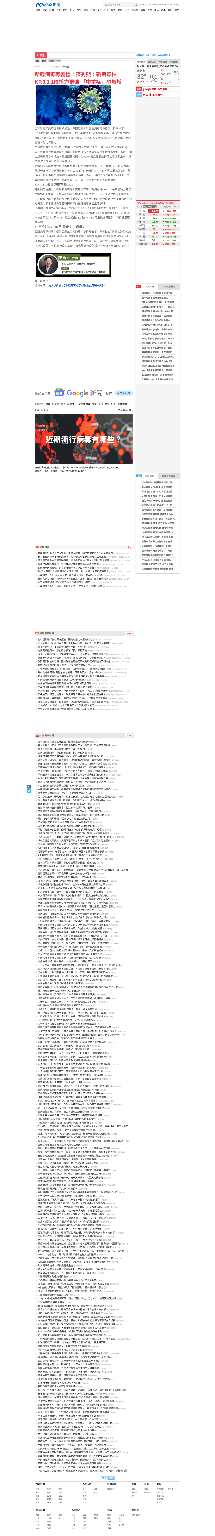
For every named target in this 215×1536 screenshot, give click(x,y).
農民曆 (140, 55)
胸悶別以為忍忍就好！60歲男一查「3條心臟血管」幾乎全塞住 (70, 1313)
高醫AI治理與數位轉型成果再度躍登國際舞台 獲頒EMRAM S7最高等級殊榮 (78, 1408)
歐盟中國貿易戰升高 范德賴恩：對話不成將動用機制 (168, 316)
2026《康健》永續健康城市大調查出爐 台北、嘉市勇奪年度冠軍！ (73, 571)
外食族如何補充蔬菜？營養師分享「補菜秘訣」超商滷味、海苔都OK (73, 1309)
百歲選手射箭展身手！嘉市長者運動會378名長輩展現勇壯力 (69, 1361)
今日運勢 (151, 55)
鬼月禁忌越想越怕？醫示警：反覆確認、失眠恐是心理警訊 (68, 844)
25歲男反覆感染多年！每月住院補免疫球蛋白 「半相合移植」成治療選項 (76, 1401)
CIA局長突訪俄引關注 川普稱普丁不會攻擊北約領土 (168, 302)
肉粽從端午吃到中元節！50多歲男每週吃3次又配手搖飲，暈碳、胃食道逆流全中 (79, 1035)
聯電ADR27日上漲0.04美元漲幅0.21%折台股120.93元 (168, 366)
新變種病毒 (84, 404)
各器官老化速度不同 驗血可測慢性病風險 (59, 1144)
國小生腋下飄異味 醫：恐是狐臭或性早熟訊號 (62, 1375)
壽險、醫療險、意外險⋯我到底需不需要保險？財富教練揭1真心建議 (73, 1207)
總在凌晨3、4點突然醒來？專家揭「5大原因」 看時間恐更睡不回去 (73, 972)
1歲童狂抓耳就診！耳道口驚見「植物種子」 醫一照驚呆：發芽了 (72, 1287)
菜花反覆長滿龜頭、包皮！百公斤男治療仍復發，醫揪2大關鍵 (70, 1229)
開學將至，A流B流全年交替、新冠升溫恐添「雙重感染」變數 (70, 575)
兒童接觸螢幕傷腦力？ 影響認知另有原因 (59, 1383)
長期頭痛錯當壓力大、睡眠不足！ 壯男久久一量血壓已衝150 (69, 1364)
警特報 (170, 1489)
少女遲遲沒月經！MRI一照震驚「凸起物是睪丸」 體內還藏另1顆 (173, 519)
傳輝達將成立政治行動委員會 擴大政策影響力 (165, 320)
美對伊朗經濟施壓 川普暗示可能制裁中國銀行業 (166, 352)
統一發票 (147, 1492)
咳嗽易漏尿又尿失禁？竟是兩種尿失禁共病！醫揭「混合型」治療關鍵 (74, 840)
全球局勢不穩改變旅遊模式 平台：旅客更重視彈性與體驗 (170, 297)
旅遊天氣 (160, 1496)
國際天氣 (160, 1499)
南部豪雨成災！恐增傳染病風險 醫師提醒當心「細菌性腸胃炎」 (72, 1236)
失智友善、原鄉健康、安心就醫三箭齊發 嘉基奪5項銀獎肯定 (70, 1115)
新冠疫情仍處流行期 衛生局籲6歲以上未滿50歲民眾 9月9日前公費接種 (76, 1324)
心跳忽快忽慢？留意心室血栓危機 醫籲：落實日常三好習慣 (69, 1078)
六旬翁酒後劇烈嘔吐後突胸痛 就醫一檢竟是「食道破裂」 (68, 1067)
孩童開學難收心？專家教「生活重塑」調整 (60, 1082)
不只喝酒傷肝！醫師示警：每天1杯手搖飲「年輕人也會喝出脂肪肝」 (73, 895)
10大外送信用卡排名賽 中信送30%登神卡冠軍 (165, 307)
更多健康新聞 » (125, 410)
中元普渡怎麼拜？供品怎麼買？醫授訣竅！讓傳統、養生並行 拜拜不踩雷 (76, 1339)
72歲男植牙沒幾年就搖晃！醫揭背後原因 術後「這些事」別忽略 (72, 1218)
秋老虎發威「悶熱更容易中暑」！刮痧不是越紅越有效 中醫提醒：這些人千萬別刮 (81, 1251)
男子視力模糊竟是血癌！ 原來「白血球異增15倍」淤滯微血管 (70, 954)
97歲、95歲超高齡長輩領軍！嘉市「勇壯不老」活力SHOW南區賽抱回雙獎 (77, 1298)
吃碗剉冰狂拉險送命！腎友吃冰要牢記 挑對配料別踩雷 (66, 1038)
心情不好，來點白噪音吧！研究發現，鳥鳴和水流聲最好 (67, 1024)
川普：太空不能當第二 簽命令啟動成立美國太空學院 (77, 55)
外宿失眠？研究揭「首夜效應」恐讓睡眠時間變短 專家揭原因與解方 (176, 559)
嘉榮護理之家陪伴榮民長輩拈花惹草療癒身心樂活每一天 (67, 873)
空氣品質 (152, 62)
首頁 (38, 10)
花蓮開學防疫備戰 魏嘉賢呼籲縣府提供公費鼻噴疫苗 (66, 568)
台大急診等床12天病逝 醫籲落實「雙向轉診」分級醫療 (66, 1196)
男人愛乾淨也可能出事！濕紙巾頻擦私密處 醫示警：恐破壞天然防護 (176, 487)
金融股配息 (164, 55)
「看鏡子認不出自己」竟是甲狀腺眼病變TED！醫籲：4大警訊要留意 (74, 833)
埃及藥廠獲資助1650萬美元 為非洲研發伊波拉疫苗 (64, 582)
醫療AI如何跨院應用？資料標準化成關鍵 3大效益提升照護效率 (71, 1214)
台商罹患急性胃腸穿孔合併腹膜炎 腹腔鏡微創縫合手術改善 (68, 1089)
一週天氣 (160, 1492)
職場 (86, 10)
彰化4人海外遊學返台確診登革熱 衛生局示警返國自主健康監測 (71, 888)
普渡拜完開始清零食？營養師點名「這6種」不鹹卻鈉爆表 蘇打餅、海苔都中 (77, 1232)
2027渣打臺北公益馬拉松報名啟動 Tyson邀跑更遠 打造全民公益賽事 (73, 1284)
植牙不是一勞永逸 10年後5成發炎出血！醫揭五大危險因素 (68, 1419)
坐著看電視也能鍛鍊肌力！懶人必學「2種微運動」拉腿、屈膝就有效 (73, 943)
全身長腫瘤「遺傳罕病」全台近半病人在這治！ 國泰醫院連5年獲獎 (174, 546)
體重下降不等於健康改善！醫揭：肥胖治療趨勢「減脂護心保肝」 (173, 347)
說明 (170, 5)
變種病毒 (122, 404)
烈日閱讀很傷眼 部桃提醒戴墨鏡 (55, 1265)
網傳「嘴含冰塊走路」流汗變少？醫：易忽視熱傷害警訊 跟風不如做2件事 (77, 1152)
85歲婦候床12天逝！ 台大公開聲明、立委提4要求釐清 (168, 564)
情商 (60, 1492)
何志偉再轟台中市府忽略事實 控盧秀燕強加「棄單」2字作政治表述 (73, 560)
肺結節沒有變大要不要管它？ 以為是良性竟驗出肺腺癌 (66, 994)
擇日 (134, 1496)
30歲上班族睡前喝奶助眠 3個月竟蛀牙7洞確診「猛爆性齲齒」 (71, 1291)
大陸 (177, 10)
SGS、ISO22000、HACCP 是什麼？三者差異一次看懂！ (68, 1100)
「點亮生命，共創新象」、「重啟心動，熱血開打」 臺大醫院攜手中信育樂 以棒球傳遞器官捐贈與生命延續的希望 (96, 1470)
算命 (134, 1489)
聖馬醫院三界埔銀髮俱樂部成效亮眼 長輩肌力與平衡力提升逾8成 (72, 1438)
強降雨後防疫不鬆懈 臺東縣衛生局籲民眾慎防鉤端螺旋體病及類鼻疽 (176, 509)
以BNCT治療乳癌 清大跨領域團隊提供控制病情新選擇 (67, 1254)
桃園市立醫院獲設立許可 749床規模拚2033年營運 (64, 1346)
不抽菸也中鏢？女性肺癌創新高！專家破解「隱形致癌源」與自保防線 (74, 921)
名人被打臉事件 (153, 95)
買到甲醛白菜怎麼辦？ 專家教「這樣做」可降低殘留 (66, 1434)
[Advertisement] (85, 503)
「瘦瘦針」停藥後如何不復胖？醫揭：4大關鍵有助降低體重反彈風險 (73, 932)
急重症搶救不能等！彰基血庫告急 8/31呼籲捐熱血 (64, 1060)
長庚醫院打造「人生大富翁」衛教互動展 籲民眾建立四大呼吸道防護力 (75, 553)
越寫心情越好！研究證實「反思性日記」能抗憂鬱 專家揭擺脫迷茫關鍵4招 (76, 796)
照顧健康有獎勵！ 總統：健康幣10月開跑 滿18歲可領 (65, 1122)
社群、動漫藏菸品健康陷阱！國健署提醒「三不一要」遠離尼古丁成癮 (74, 1148)
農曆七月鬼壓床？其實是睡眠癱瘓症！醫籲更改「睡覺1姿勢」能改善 (73, 1155)
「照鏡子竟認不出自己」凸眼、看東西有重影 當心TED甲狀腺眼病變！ (75, 1104)
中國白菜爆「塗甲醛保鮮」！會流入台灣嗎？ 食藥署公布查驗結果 (72, 1445)
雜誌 (156, 10)
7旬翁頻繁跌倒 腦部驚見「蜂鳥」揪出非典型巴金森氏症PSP (70, 855)
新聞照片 (76, 1510)
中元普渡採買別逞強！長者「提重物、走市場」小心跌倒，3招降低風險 (75, 1247)
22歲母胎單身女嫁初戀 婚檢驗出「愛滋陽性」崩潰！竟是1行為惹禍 (74, 1379)
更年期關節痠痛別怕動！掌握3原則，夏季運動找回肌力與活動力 (71, 1394)
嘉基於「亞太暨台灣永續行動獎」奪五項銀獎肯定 (63, 1166)
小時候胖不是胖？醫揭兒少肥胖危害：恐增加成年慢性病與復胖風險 (73, 925)
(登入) (176, 5)
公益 (120, 1522)
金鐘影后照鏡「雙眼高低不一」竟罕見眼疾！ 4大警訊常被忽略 (70, 1177)
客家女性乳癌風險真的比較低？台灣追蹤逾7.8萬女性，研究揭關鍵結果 (74, 1027)
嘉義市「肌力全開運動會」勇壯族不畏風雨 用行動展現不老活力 (72, 782)
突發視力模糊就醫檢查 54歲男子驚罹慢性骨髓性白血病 (66, 1130)
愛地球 (121, 1525)
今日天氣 (141, 62)
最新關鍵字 (136, 1515)
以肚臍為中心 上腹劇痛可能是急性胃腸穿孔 (60, 1005)
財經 (65, 10)
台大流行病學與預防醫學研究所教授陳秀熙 (76, 285)
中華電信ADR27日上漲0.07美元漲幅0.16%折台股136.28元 (170, 356)
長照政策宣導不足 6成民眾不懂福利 (56, 1386)
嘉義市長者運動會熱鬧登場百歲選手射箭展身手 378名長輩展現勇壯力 (75, 1423)
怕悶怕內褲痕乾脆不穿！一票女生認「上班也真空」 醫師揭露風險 (72, 1053)
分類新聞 (40, 1484)
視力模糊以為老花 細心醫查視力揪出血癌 (59, 991)
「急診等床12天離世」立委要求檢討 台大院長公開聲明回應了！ (71, 859)
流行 (60, 1503)
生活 (127, 10)
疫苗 (100, 404)
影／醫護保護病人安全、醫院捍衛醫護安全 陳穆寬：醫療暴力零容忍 (74, 1170)
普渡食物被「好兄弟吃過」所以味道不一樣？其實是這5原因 (69, 1199)
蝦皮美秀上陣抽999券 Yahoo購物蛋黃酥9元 (164, 311)
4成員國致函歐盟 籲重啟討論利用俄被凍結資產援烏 (167, 375)
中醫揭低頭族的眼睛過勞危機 (53, 1276)
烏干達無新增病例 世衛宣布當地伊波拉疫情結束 (166, 329)
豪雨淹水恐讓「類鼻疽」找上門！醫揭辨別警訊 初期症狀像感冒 (173, 505)
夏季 (63, 404)
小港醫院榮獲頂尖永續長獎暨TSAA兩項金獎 (163, 532)
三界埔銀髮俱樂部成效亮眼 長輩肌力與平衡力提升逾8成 (67, 1280)
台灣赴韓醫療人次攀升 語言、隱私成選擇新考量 (63, 1111)
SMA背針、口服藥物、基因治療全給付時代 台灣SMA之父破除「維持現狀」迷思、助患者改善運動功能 (91, 1126)
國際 (79, 10)
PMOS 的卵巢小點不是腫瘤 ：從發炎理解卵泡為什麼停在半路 (70, 1331)
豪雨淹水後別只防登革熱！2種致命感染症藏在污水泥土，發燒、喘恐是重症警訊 (79, 1452)
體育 (120, 10)
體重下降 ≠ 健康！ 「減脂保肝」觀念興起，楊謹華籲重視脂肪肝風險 (73, 1133)
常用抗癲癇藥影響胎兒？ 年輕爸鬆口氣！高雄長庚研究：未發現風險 (73, 903)
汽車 (163, 10)
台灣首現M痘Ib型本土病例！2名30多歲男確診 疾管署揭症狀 (70, 1210)
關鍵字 (135, 1510)
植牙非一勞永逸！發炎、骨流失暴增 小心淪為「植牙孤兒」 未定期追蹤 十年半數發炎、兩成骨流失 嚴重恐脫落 (95, 1390)
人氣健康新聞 (168, 286)
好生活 (121, 1515)
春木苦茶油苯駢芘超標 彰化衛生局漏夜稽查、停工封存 (67, 862)
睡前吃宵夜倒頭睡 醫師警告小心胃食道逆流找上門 (166, 514)
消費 (143, 10)
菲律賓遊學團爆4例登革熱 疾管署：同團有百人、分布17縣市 (171, 523)
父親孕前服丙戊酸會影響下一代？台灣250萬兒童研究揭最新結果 (71, 884)
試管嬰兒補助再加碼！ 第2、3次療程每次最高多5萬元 (66, 793)
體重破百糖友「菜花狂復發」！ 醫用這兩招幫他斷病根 (66, 1181)
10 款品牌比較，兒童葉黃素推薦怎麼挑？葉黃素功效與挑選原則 (71, 1306)
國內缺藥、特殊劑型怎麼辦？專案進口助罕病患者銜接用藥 (170, 293)
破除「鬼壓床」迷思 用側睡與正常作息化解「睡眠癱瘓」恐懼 (70, 829)
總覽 (109, 1515)
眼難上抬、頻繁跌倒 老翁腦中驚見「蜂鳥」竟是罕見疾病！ (68, 1009)
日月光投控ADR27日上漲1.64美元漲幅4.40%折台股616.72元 (171, 325)
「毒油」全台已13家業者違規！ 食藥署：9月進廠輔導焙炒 (68, 1159)
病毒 (48, 404)
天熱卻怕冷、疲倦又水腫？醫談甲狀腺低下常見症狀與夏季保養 (70, 939)
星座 (99, 10)
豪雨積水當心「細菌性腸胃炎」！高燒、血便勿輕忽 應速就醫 (70, 1075)
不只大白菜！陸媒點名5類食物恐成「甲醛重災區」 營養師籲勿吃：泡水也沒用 (79, 965)
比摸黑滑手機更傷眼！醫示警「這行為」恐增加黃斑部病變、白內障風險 (75, 976)
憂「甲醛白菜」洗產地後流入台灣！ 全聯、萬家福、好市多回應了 (73, 1013)
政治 (51, 10)
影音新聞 (40, 1510)
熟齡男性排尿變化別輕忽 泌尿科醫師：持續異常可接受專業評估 (72, 1459)
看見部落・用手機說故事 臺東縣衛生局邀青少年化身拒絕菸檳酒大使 (74, 1064)
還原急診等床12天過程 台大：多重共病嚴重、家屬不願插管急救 (71, 851)
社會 (58, 10)
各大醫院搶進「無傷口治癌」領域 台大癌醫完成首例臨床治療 (70, 1174)
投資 (109, 1522)
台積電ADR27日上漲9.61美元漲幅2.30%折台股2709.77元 (169, 379)
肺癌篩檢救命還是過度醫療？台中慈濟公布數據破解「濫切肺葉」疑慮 (74, 998)
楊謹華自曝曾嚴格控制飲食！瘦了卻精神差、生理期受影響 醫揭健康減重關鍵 (79, 1243)
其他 (60, 1518)
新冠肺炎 (72, 404)
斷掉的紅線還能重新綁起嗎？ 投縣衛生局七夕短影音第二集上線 (72, 557)
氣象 (159, 1484)
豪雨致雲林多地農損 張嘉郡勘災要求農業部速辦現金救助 (68, 564)
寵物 (60, 1489)
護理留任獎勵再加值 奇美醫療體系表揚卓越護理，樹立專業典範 (173, 528)
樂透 (146, 1489)
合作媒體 (162, 5)
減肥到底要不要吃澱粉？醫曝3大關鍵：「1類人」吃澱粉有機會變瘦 (174, 555)
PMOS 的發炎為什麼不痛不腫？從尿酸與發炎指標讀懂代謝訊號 (71, 1137)
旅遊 (149, 10)
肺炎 (113, 404)
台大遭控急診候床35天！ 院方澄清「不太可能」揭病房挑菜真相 (72, 1372)
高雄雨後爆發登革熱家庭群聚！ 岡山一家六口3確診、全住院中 (70, 1093)
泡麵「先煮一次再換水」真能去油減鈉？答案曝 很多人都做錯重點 (72, 1042)
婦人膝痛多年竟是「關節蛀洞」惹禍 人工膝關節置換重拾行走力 (72, 1057)
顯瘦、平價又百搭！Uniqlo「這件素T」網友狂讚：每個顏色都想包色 (73, 1467)
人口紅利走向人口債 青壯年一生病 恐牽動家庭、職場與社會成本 (73, 1016)
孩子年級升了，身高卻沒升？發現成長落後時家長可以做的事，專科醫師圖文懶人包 (81, 1141)
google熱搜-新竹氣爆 (155, 89)
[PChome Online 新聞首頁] (72, 5)
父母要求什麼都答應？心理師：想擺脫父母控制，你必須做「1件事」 (73, 936)
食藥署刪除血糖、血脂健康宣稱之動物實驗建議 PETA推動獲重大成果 (75, 1456)
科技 (72, 10)
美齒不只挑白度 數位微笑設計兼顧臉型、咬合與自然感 (67, 877)
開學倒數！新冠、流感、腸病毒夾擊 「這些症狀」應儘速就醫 (70, 586)
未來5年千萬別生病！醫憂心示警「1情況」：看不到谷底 (67, 866)
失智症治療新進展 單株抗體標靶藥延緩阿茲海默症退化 (168, 569)
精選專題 (110, 1489)
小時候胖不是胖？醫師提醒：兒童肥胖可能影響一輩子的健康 (69, 958)
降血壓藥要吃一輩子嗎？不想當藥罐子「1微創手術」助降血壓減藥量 (73, 1397)
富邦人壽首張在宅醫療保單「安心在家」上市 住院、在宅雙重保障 (73, 579)
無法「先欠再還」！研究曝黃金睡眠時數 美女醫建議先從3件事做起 (73, 1412)
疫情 (94, 404)
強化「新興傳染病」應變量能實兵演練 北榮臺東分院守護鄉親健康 (174, 500)
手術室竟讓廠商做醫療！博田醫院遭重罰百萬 (61, 1350)
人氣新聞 (145, 286)
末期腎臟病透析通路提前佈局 (53, 1295)
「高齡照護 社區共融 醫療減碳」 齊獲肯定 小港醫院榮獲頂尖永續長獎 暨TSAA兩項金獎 (86, 870)
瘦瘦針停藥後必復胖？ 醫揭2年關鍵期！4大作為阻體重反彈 (69, 1221)
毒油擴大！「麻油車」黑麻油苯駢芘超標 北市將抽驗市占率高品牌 (72, 1328)
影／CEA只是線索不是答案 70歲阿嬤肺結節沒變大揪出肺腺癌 (71, 1108)
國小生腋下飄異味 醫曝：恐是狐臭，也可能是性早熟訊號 (68, 1416)
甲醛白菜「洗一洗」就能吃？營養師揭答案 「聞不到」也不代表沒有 (73, 1441)
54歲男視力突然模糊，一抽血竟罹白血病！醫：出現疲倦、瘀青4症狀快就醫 (77, 1031)
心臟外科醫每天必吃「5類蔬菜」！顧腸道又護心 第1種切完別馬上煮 (73, 1448)
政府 (170, 10)
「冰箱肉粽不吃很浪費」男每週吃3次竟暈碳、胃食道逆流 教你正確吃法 (76, 837)
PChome (152, 5)
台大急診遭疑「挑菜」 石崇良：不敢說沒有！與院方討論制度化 (71, 1427)
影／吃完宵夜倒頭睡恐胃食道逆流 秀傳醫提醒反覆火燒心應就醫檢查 (74, 969)
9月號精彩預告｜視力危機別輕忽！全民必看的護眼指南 (66, 1020)
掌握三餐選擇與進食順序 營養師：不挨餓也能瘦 (65, 1049)
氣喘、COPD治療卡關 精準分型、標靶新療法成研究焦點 (68, 1163)
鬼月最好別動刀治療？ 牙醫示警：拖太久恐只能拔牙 (66, 1046)
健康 (106, 10)
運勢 (93, 10)
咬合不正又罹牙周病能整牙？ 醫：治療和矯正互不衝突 (67, 1002)
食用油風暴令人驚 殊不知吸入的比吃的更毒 (60, 983)
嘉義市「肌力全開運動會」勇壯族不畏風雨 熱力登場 (167, 541)
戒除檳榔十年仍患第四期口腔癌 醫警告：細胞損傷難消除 (68, 848)
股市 (142, 5)
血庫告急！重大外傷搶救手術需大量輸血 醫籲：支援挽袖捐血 (70, 950)
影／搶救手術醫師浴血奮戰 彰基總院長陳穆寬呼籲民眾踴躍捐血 (72, 1335)
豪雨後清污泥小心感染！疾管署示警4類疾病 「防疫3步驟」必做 (71, 1405)
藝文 (120, 1518)
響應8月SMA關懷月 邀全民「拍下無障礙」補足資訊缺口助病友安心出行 (75, 1317)
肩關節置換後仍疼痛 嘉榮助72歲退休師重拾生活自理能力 (68, 1368)
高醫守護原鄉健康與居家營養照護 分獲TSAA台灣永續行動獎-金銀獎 (74, 899)
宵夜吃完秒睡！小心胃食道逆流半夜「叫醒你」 (165, 491)
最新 (37, 1489)
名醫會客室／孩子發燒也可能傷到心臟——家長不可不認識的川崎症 (73, 1353)
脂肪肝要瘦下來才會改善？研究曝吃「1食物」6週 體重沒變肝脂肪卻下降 (76, 1258)
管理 (109, 1525)
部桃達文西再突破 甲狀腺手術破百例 (58, 1188)
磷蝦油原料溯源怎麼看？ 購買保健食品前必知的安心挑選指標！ (173, 550)
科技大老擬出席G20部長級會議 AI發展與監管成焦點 (168, 334)
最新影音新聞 (168, 476)
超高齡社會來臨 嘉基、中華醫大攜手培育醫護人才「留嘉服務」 (72, 892)
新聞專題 (111, 1484)
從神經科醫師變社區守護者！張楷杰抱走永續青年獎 (167, 482)
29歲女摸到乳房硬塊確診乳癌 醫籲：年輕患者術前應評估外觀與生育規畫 (76, 1320)
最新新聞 (145, 476)
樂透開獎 (174, 62)
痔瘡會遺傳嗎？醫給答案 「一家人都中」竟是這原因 (65, 961)
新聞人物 (87, 1484)
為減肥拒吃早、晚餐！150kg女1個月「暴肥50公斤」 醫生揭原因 (72, 1342)
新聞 (37, 61)
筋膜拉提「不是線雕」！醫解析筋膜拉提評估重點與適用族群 (69, 1463)
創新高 (55, 404)
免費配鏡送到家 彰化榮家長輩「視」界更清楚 (165, 496)
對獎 (146, 1484)
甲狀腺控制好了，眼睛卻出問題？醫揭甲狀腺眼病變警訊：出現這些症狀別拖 (77, 1192)
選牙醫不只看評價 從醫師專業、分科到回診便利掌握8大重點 (70, 980)
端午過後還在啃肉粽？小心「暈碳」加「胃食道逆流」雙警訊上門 (173, 361)
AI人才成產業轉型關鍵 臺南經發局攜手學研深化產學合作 (170, 370)
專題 (45, 10)
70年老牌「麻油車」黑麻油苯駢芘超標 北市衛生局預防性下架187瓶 (74, 1357)
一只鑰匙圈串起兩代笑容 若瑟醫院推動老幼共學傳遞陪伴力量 (70, 1071)
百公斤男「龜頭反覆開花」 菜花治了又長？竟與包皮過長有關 (70, 1240)
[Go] (135, 4)
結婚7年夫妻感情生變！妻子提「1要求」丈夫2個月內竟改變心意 (71, 1203)
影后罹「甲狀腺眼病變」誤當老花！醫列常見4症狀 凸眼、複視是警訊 (75, 1086)
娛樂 (113, 10)
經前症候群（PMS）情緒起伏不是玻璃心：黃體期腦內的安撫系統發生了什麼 (78, 987)
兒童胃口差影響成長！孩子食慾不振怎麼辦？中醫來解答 (67, 1273)
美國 (107, 404)
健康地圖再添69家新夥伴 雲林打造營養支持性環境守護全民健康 (72, 1097)
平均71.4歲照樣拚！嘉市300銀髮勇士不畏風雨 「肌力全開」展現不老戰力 (76, 906)
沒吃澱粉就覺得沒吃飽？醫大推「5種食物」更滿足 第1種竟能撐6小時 (74, 1262)
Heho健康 (65, 67)
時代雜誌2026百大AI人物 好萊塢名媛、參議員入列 (167, 343)
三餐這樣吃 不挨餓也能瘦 (52, 1302)
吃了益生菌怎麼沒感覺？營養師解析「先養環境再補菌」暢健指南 (72, 1269)
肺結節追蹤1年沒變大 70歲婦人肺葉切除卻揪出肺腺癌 (67, 1119)
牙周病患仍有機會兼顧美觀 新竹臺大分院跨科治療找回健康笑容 (72, 1185)
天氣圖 (159, 1503)
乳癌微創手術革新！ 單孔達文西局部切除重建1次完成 (66, 910)
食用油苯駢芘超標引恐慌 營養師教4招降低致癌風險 (167, 537)
